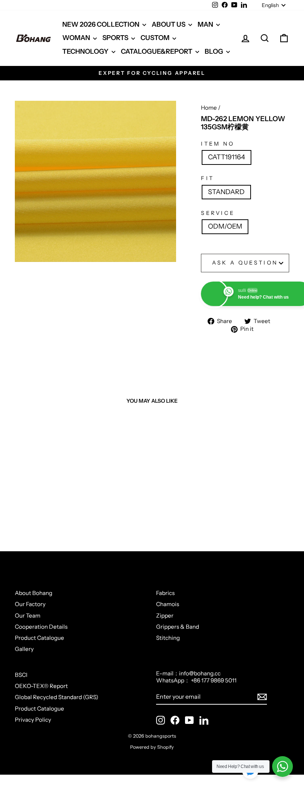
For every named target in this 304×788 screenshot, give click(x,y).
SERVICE (218, 213)
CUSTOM (156, 38)
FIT (207, 178)
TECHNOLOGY (86, 51)
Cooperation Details (41, 626)
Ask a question (245, 262)
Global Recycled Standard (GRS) (56, 697)
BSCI (21, 674)
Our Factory (30, 604)
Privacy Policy (33, 719)
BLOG (214, 51)
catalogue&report (157, 51)
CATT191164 (226, 157)
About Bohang (33, 592)
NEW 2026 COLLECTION (101, 24)
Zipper (165, 615)
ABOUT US (169, 24)
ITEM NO (217, 144)
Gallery (24, 648)
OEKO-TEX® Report (41, 685)
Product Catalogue (39, 637)
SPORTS (115, 38)
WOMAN (76, 38)
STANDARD (226, 192)
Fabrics (165, 592)
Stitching (168, 637)
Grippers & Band (177, 626)
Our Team (27, 615)
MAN (206, 24)
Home (209, 107)
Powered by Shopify (152, 747)
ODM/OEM (225, 226)
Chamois (167, 604)
